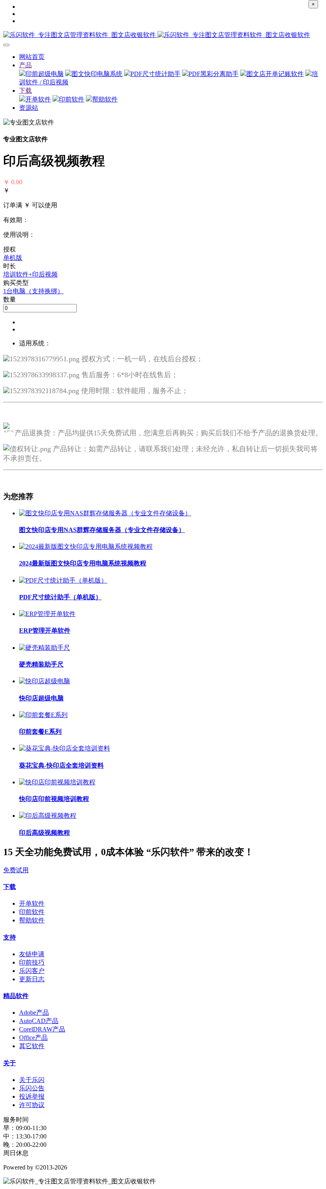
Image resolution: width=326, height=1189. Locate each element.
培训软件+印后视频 (30, 274)
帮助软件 (105, 99)
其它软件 (32, 1046)
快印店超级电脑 (41, 698)
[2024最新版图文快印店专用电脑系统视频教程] (86, 546)
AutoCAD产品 (38, 1020)
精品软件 (16, 995)
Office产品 (33, 1037)
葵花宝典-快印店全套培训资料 (61, 765)
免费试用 (16, 870)
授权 (9, 249)
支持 (9, 937)
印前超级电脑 (44, 73)
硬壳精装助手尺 (41, 664)
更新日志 (32, 979)
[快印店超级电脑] (44, 681)
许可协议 (32, 1104)
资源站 (28, 107)
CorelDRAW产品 (42, 1029)
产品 (25, 65)
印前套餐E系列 (40, 731)
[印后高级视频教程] (47, 815)
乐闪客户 (32, 970)
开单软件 (38, 99)
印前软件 (71, 99)
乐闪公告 (32, 1088)
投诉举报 (32, 1096)
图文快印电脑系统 (97, 73)
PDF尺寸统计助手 (155, 73)
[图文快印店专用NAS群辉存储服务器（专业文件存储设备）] (105, 513)
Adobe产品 (34, 1012)
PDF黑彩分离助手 (213, 73)
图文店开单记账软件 (275, 73)
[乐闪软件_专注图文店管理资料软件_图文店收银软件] (163, 35)
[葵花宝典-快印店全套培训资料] (64, 748)
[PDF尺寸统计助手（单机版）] (63, 580)
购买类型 (16, 282)
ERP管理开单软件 (44, 630)
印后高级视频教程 (44, 832)
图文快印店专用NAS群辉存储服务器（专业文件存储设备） (102, 529)
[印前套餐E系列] (43, 714)
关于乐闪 (32, 1079)
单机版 (12, 257)
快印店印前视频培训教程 (54, 798)
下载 (25, 90)
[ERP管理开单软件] (47, 613)
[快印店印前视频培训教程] (57, 782)
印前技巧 (32, 962)
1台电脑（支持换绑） (33, 291)
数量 (9, 299)
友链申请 (32, 954)
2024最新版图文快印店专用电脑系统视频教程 (82, 563)
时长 (9, 266)
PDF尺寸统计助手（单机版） (60, 597)
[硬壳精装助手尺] (44, 647)
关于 (9, 1063)
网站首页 (32, 56)
